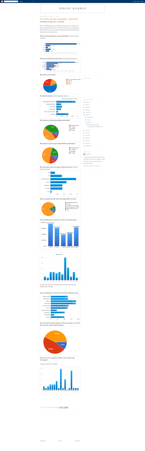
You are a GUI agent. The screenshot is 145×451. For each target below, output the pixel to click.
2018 (86, 110)
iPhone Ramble (72, 8)
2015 (86, 130)
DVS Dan (87, 154)
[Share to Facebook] (66, 407)
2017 (86, 112)
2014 (86, 133)
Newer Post (43, 441)
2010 (86, 143)
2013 (86, 135)
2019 (86, 107)
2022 (86, 102)
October (89, 117)
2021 (86, 105)
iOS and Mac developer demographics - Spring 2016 (95, 125)
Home (60, 441)
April (88, 122)
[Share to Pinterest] (67, 407)
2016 (86, 115)
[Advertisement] (55, 426)
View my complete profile (92, 165)
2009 (86, 146)
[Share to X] (64, 407)
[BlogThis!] (62, 407)
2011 (86, 140)
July (88, 120)
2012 (86, 138)
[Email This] (60, 407)
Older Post (77, 441)
